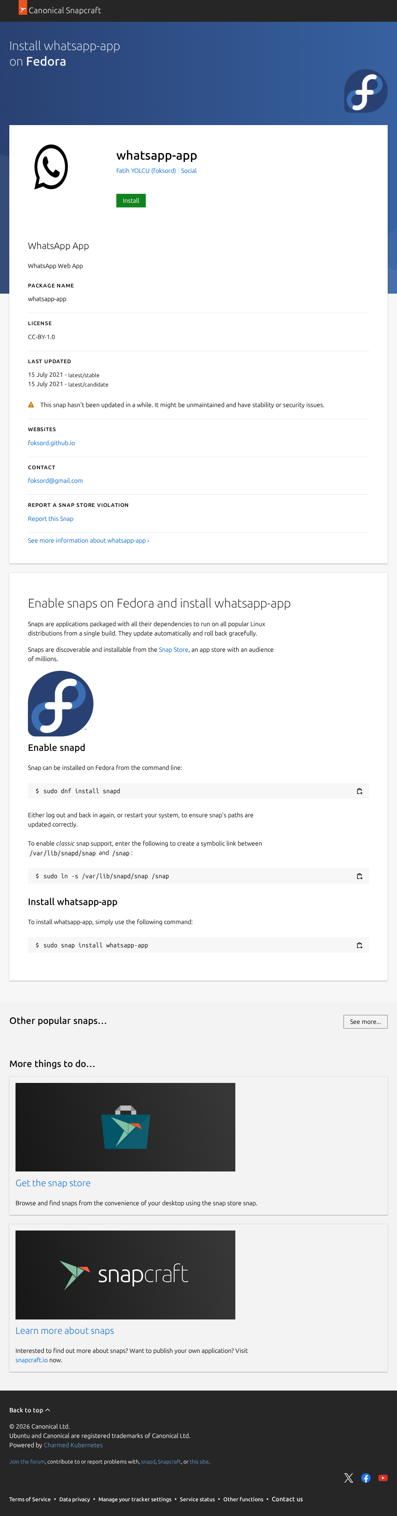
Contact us (287, 1498)
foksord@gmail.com (55, 480)
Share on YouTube (383, 1478)
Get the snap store (53, 1183)
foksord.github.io (51, 442)
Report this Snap (50, 518)
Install (131, 200)
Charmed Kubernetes (73, 1444)
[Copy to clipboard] (359, 791)
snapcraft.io (32, 1359)
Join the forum (27, 1461)
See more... (365, 1021)
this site (199, 1461)
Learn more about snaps (65, 1330)
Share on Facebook (366, 1478)
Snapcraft (169, 1461)
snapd (148, 1461)
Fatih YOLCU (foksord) (147, 170)
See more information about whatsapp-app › (88, 540)
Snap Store (173, 649)
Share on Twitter (349, 1478)
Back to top (27, 1409)
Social (189, 170)
